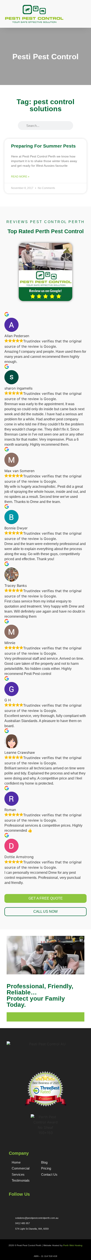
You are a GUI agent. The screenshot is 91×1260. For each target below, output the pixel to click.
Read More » (20, 176)
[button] (84, 19)
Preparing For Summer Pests (43, 145)
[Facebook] (11, 1203)
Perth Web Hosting (72, 1245)
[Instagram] (25, 1203)
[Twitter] (18, 1203)
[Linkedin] (33, 1203)
